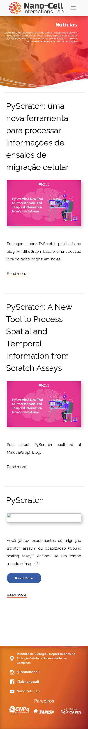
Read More (24, 578)
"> (44, 203)
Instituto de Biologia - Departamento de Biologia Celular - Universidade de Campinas (46, 658)
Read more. (17, 273)
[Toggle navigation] (73, 8)
